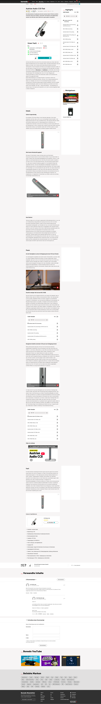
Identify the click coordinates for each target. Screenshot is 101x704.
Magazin (71, 1)
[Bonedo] (25, 1)
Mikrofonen (38, 69)
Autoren (62, 697)
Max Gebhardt (40, 11)
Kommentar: (28, 626)
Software (66, 1)
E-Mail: (27, 637)
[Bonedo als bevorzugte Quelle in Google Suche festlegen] (34, 11)
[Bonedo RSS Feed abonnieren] (79, 1)
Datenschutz (62, 696)
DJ (45, 1)
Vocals (62, 1)
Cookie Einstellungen (64, 699)
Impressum (62, 694)
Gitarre (33, 1)
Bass (37, 1)
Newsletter (27, 699)
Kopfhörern (45, 69)
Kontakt (62, 692)
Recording (41, 1)
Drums (48, 1)
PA (56, 1)
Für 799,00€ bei (50, 522)
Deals (75, 1)
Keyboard (52, 1)
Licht (59, 1)
